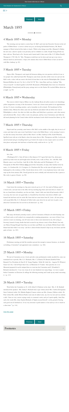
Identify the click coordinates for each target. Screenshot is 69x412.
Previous (29, 19)
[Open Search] (60, 5)
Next (39, 19)
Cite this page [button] (8, 312)
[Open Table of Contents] (5, 10)
